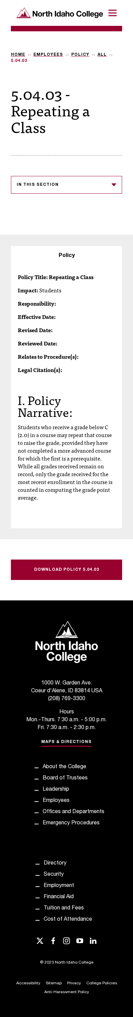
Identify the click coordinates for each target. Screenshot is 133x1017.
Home (18, 55)
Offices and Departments (73, 812)
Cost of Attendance (68, 919)
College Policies (101, 983)
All (102, 55)
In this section (38, 185)
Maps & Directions (66, 742)
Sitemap (54, 983)
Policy (80, 55)
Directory (55, 863)
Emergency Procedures (71, 823)
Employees (48, 55)
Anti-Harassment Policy (66, 992)
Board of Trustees (65, 778)
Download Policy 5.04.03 (66, 570)
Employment (59, 886)
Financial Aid (59, 897)
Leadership (56, 789)
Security (54, 874)
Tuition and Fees (64, 908)
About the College (64, 767)
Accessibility (28, 983)
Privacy (74, 983)
